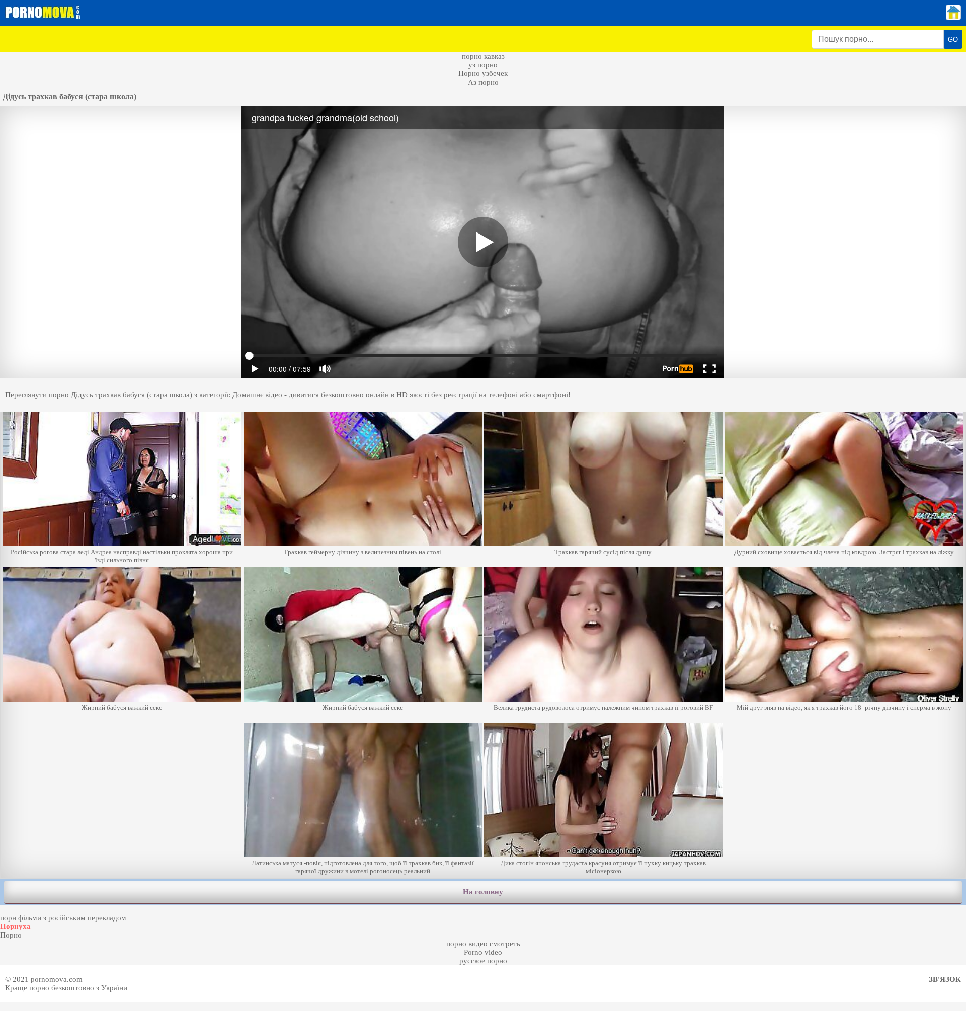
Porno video (483, 952)
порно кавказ (483, 56)
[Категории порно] (953, 18)
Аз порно (483, 82)
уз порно (483, 65)
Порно (11, 935)
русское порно (483, 961)
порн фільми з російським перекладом (63, 918)
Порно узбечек (483, 73)
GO (953, 39)
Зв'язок (945, 979)
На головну (483, 892)
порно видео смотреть (483, 944)
